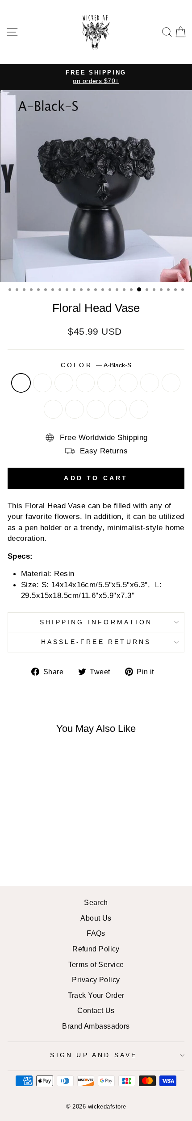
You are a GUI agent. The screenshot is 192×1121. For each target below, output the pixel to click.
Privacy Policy (96, 980)
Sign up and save (93, 1055)
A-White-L (53, 409)
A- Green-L (150, 383)
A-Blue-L (85, 383)
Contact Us (95, 1010)
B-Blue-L (96, 409)
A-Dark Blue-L (128, 383)
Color (96, 365)
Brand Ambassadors (95, 1026)
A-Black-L (42, 383)
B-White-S (117, 409)
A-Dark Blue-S (107, 383)
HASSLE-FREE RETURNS (96, 641)
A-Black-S (21, 383)
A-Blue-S (64, 383)
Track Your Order (96, 995)
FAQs (96, 933)
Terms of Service (96, 964)
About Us (96, 918)
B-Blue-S (74, 409)
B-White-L (139, 409)
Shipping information (96, 622)
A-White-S (171, 383)
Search (96, 902)
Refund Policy (96, 949)
